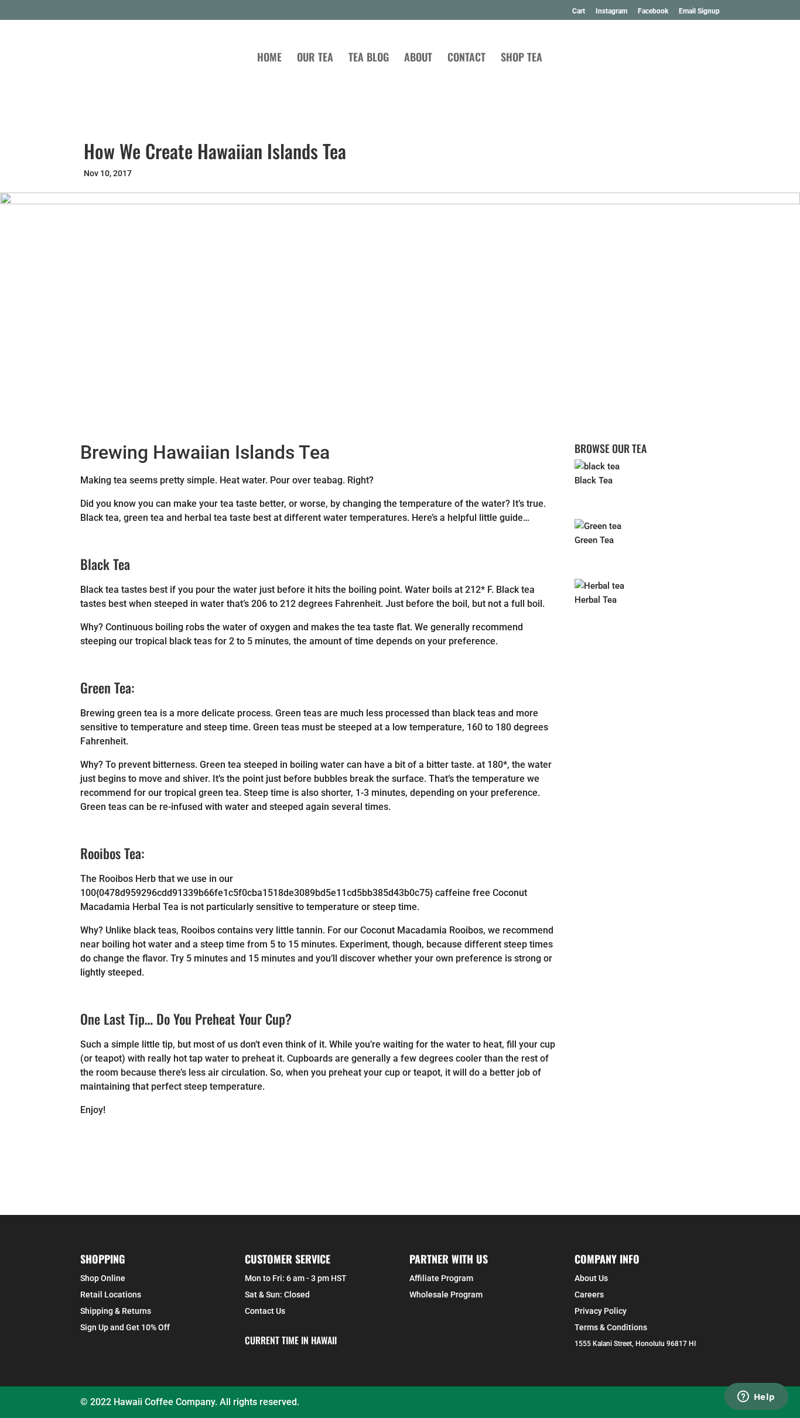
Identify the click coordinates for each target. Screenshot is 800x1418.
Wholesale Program (446, 1294)
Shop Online (102, 1278)
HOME (269, 58)
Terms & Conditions (611, 1327)
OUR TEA (315, 58)
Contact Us (265, 1311)
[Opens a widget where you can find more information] (756, 1397)
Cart (578, 11)
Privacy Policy (601, 1311)
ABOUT (418, 58)
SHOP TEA (521, 58)
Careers (589, 1294)
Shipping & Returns (115, 1311)
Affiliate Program (441, 1278)
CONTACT (466, 58)
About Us (591, 1278)
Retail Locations (110, 1294)
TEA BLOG (368, 58)
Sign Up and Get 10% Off (125, 1327)
